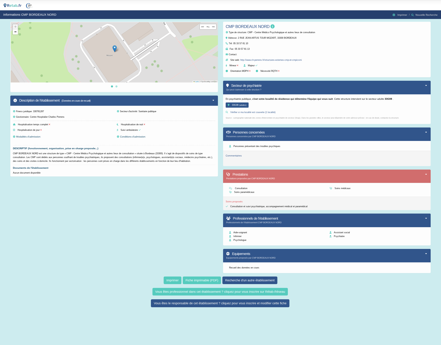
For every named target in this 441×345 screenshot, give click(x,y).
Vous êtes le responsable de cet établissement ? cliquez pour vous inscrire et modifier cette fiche (220, 303)
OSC (213, 27)
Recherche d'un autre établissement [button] (250, 280)
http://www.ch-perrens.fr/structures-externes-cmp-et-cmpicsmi (271, 60)
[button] (114, 48)
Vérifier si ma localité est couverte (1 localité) (252, 112)
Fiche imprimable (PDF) (202, 280)
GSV (202, 27)
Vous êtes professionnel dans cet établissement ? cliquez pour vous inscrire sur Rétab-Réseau (220, 291)
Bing (208, 27)
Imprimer (172, 280)
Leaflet (197, 81)
